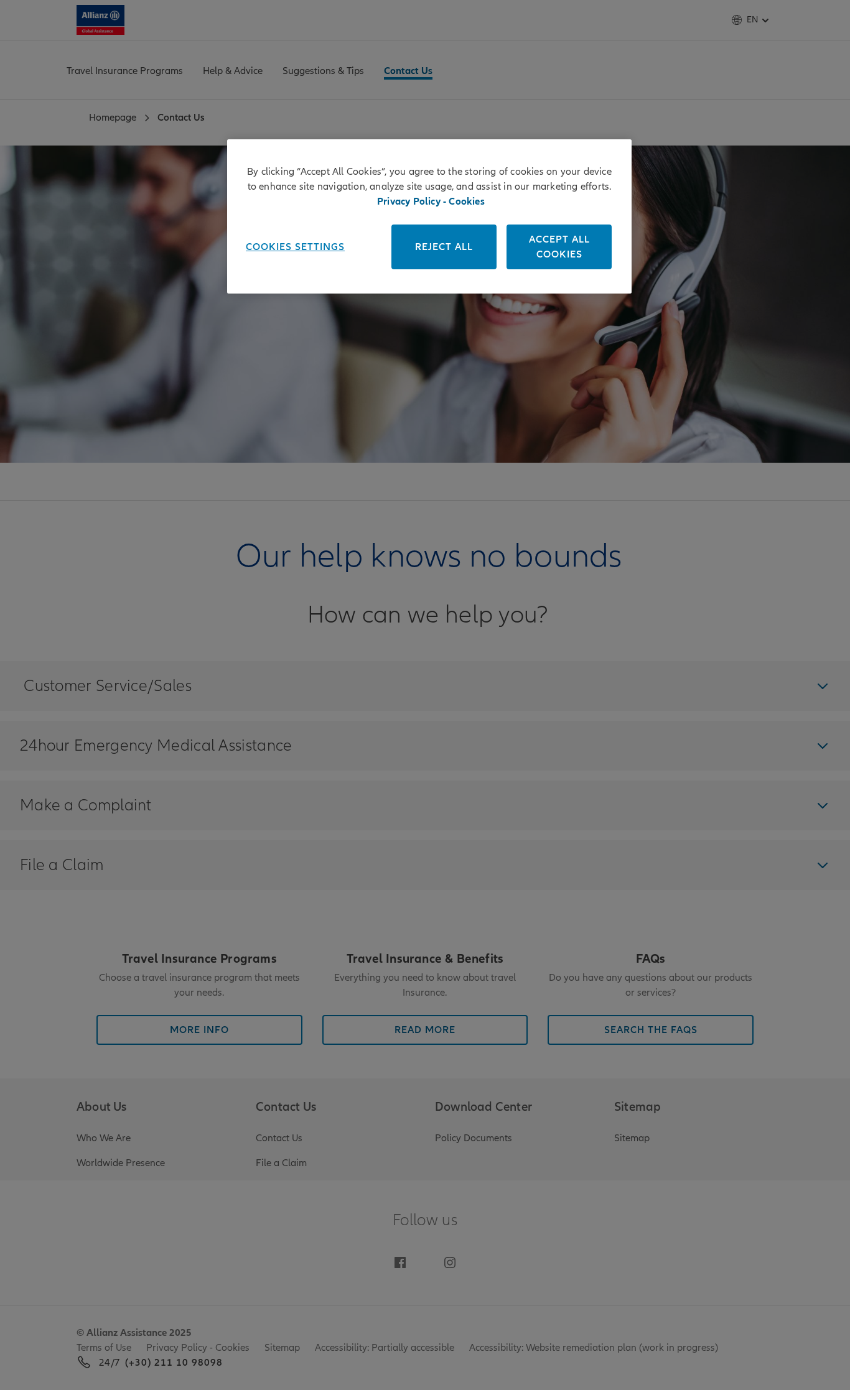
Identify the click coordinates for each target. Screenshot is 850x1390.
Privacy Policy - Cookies (431, 201)
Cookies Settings (295, 247)
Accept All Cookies (559, 247)
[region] (429, 216)
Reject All (444, 247)
